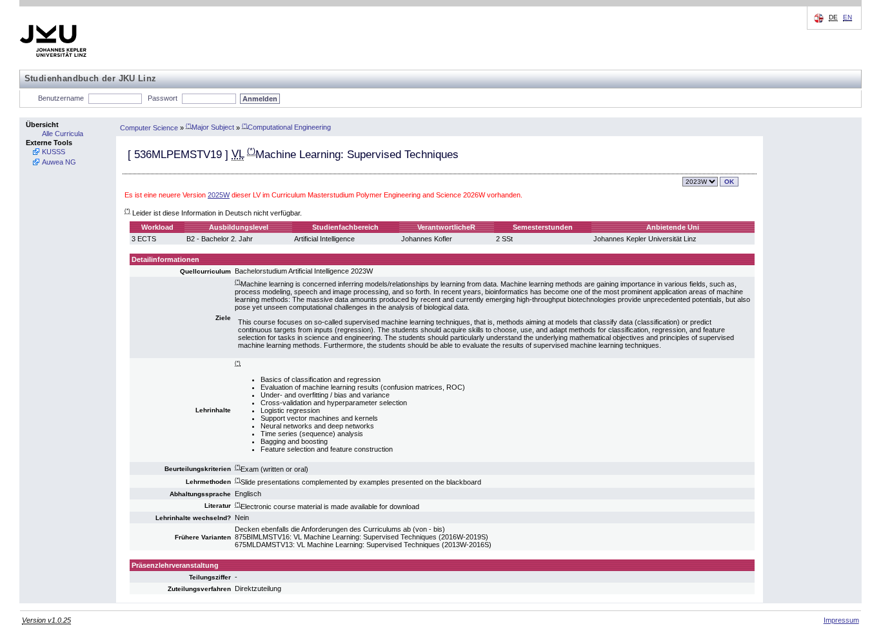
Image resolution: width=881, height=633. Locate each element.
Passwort (162, 98)
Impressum (841, 620)
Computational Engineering (286, 127)
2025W (219, 195)
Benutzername (61, 98)
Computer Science (149, 127)
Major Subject (210, 127)
